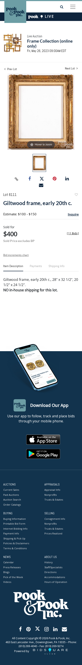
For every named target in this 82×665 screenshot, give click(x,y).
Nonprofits (50, 494)
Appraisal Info (52, 489)
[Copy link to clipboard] (16, 178)
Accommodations (54, 577)
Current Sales (11, 489)
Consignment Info (54, 518)
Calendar (8, 562)
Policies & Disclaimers (16, 543)
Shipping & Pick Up (14, 538)
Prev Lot (12, 69)
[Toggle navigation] (73, 7)
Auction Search (12, 499)
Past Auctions (11, 494)
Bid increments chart (16, 255)
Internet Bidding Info (15, 528)
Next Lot (70, 68)
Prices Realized (53, 533)
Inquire (73, 214)
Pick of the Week (13, 577)
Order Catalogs (12, 504)
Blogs (6, 572)
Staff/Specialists (53, 567)
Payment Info (11, 533)
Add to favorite (76, 195)
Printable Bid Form (14, 523)
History (48, 562)
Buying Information (14, 518)
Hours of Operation (55, 582)
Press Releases (12, 567)
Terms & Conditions (15, 548)
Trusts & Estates (53, 499)
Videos (7, 582)
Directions (50, 572)
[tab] (13, 267)
